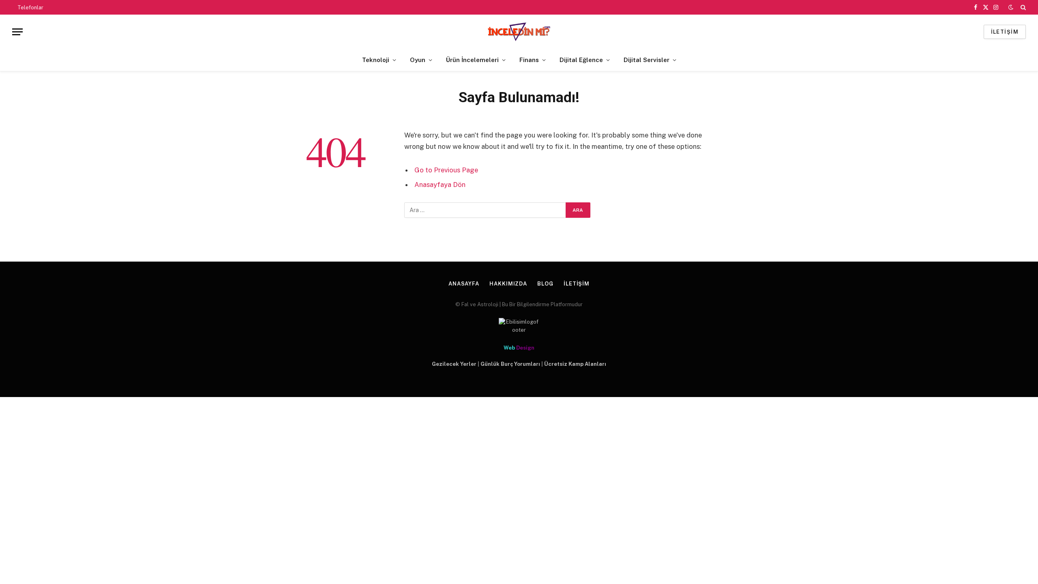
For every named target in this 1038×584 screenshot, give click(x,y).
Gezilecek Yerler (454, 364)
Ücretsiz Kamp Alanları (575, 364)
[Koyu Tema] (1010, 7)
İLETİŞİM (1005, 32)
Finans (529, 59)
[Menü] (17, 32)
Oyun (417, 59)
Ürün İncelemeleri (472, 59)
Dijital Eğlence (581, 59)
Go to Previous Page (446, 170)
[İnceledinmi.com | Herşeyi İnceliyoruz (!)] (519, 32)
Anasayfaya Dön (439, 184)
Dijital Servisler (646, 59)
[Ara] (1022, 7)
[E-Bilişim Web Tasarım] (519, 326)
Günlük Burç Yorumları (510, 364)
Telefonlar (30, 7)
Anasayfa (463, 284)
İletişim (577, 284)
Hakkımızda (508, 284)
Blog (545, 284)
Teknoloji (375, 59)
